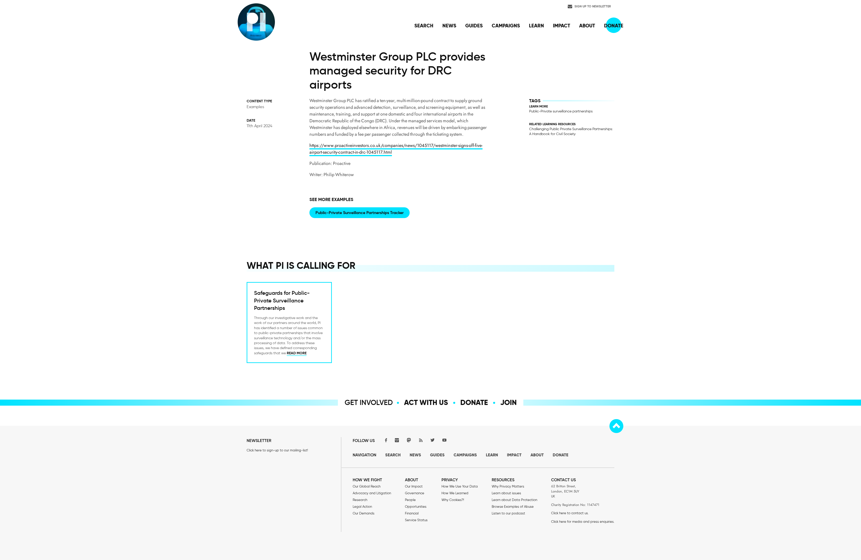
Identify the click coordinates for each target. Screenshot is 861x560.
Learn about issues (506, 493)
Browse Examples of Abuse (513, 507)
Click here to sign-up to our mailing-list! (277, 450)
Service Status (416, 520)
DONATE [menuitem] (613, 25)
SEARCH (393, 454)
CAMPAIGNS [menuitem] (506, 25)
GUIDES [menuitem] (474, 25)
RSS (421, 440)
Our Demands (363, 513)
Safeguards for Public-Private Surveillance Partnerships (282, 300)
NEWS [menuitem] (449, 25)
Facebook (385, 440)
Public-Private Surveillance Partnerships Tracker (359, 212)
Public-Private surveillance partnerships (561, 111)
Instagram (397, 440)
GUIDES (437, 454)
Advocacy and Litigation (372, 493)
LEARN (492, 454)
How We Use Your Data (459, 486)
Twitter (432, 440)
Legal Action (362, 507)
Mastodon (409, 440)
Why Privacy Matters (508, 486)
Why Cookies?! (452, 500)
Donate (474, 402)
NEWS (415, 454)
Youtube (444, 440)
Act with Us (426, 402)
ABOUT (537, 454)
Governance (414, 493)
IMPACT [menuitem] (561, 25)
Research (360, 500)
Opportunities (415, 507)
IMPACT (514, 454)
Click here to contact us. (570, 513)
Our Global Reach (366, 486)
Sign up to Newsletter (592, 6)
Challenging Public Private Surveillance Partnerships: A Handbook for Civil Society (571, 131)
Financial (412, 513)
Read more (297, 353)
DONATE (560, 454)
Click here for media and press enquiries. (582, 522)
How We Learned (454, 493)
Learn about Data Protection (514, 500)
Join (508, 402)
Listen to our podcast (508, 513)
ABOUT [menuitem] (587, 25)
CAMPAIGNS (465, 454)
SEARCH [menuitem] (423, 25)
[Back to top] (616, 426)
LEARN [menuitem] (536, 25)
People (410, 500)
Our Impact (414, 486)
